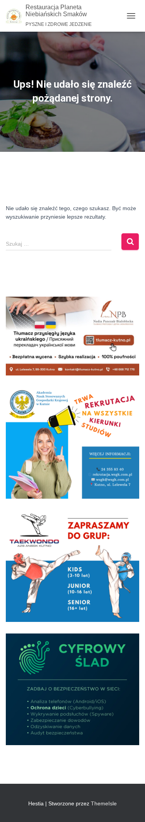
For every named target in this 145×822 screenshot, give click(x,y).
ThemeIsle (104, 803)
